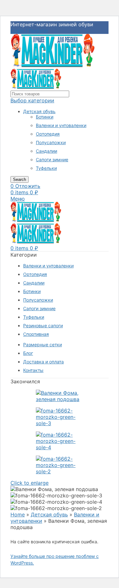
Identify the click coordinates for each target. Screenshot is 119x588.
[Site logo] (52, 65)
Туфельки (46, 168)
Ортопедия (48, 134)
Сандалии (46, 151)
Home (17, 514)
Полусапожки (51, 142)
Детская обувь (39, 111)
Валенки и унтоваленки (61, 125)
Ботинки (44, 116)
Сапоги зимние (52, 159)
